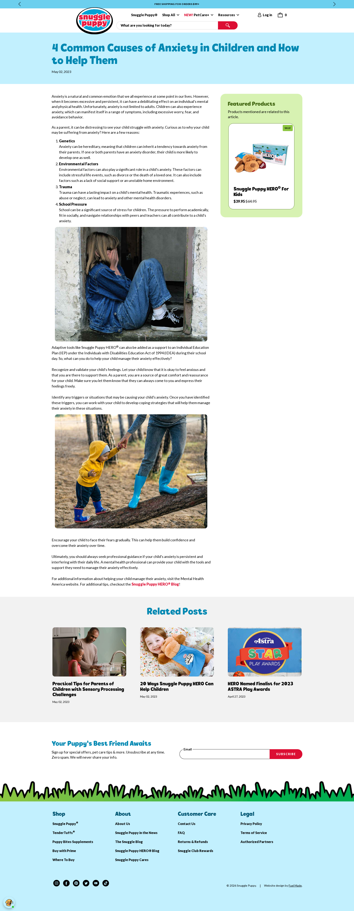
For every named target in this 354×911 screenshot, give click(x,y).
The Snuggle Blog (129, 842)
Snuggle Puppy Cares (132, 860)
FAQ (181, 833)
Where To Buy (63, 860)
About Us (122, 824)
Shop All (168, 15)
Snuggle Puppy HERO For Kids (261, 192)
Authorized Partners (257, 842)
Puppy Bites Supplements (72, 842)
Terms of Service (254, 833)
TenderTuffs (63, 832)
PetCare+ (196, 15)
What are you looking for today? (138, 23)
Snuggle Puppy (65, 823)
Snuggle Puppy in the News (136, 833)
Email (188, 749)
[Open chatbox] (9, 902)
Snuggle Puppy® (144, 15)
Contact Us (186, 824)
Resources (226, 15)
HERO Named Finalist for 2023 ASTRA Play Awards (260, 687)
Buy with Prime (64, 851)
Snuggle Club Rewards (195, 851)
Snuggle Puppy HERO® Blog (137, 851)
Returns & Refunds (193, 842)
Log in (267, 15)
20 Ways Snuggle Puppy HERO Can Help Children (176, 687)
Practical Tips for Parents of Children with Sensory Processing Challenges (88, 689)
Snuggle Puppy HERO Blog (155, 584)
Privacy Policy (251, 824)
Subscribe (286, 754)
